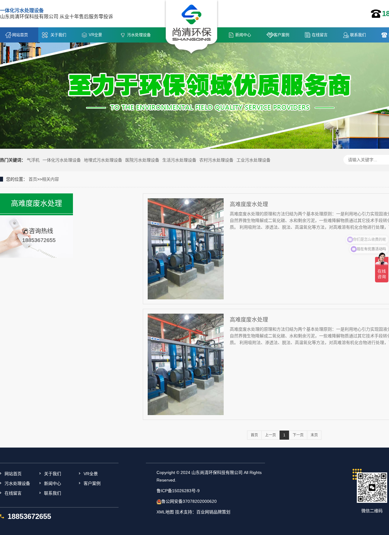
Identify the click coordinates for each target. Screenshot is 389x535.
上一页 (270, 435)
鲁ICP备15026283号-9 (178, 490)
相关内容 (50, 179)
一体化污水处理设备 (62, 160)
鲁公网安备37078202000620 (189, 501)
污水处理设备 (139, 34)
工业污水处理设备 (253, 160)
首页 (33, 179)
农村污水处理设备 (216, 160)
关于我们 (58, 34)
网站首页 (20, 34)
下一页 (298, 435)
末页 (314, 435)
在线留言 (320, 34)
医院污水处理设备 (142, 160)
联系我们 (358, 34)
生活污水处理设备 (179, 160)
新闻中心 (243, 34)
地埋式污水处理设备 (103, 160)
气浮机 (33, 160)
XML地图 (165, 511)
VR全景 (95, 34)
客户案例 (281, 34)
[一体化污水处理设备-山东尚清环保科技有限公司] (191, 27)
